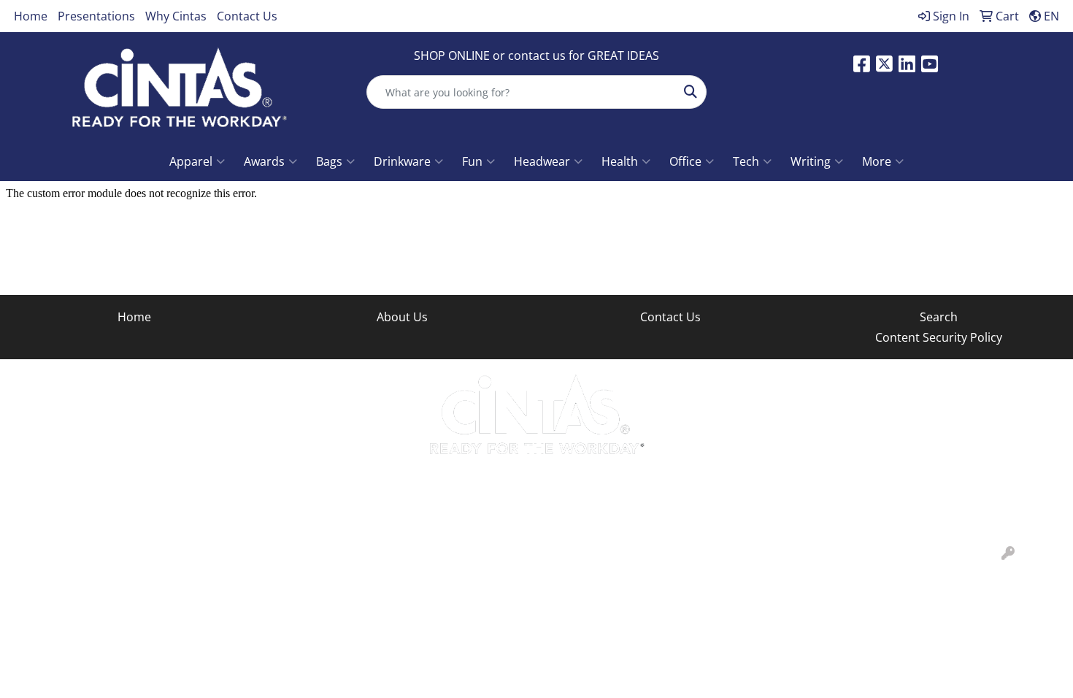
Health (619, 161)
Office (685, 161)
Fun (472, 161)
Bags (329, 161)
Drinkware (402, 161)
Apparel (190, 161)
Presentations (96, 16)
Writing (811, 161)
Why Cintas (176, 16)
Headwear (542, 161)
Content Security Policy (938, 337)
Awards (264, 161)
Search (939, 317)
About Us (402, 317)
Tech (746, 161)
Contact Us (247, 16)
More (876, 161)
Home (30, 16)
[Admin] (1008, 553)
